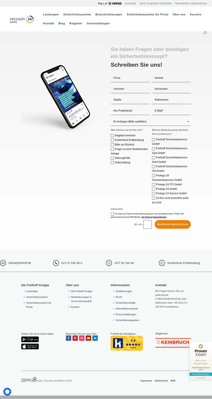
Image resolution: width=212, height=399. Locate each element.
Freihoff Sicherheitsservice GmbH (169, 141)
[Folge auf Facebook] (68, 338)
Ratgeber (75, 23)
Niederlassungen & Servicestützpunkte (81, 299)
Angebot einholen (125, 135)
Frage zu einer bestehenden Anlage (129, 151)
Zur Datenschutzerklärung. (154, 217)
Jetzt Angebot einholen (155, 3)
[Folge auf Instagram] (81, 338)
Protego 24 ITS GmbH (169, 184)
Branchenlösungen (108, 14)
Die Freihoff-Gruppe (81, 291)
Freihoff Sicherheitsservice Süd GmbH (169, 150)
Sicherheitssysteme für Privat (147, 14)
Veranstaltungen (98, 23)
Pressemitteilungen (126, 314)
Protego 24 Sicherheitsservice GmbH (167, 177)
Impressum (146, 380)
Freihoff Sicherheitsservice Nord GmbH (169, 159)
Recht (119, 297)
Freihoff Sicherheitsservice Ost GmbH (169, 168)
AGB (172, 380)
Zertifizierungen (124, 291)
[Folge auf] (68, 344)
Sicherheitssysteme (77, 14)
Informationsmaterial (127, 308)
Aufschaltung (122, 162)
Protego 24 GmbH (166, 189)
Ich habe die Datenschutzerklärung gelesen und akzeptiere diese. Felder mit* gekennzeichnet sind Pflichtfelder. (147, 215)
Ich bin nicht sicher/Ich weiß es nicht (170, 200)
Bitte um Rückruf (124, 144)
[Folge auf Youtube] (88, 338)
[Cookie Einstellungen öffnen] (7, 395)
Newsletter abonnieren (191, 3)
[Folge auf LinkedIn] (95, 338)
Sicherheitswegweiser (127, 320)
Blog (61, 23)
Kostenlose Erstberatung (129, 140)
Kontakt (130, 3)
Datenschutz (162, 380)
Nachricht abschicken (172, 224)
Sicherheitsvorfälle (125, 302)
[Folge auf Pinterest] (75, 338)
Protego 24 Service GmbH (171, 193)
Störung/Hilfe (122, 158)
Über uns (179, 14)
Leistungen (51, 14)
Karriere (195, 14)
